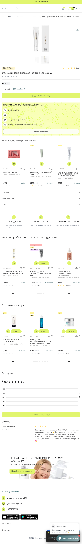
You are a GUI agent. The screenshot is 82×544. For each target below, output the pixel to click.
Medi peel (62, 268)
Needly (33, 169)
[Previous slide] (3, 38)
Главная (5, 17)
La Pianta (7, 268)
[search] (6, 8)
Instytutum (35, 268)
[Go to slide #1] (37, 60)
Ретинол (5, 83)
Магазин (12, 17)
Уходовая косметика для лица (29, 17)
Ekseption (8, 68)
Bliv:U (5, 169)
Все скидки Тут (41, 2)
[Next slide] (78, 38)
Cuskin (61, 169)
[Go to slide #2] (45, 60)
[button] (13, 293)
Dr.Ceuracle (35, 336)
